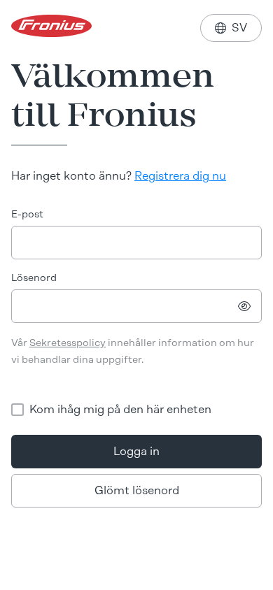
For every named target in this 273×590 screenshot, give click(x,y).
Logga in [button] (136, 451)
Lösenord (34, 278)
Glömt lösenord (136, 490)
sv (231, 27)
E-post (27, 214)
